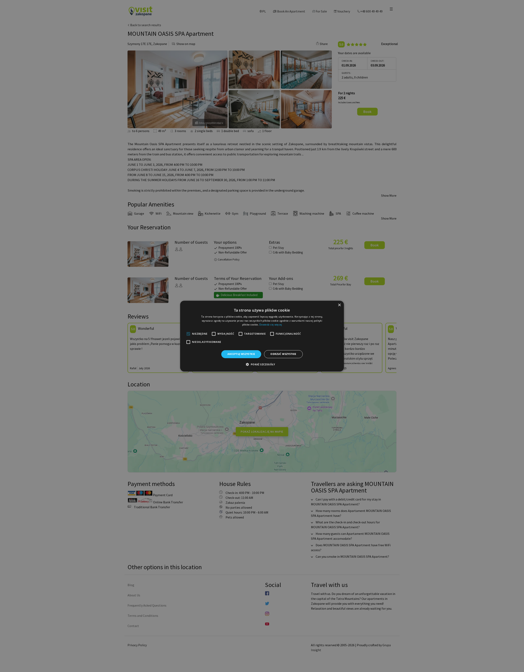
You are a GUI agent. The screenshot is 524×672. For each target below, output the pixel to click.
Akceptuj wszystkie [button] (241, 354)
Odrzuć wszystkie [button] (283, 354)
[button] (262, 364)
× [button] (339, 304)
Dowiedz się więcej (270, 324)
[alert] (262, 336)
